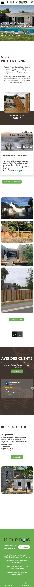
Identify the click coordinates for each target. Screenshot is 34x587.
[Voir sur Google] (6, 383)
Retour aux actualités (12, 182)
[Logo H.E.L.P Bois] (17, 2)
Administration (9, 549)
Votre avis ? (17, 371)
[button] (1, 388)
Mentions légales (10, 545)
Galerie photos (16, 319)
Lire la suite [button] (9, 394)
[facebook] (32, 2)
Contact (25, 547)
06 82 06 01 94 (17, 563)
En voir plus (17, 457)
